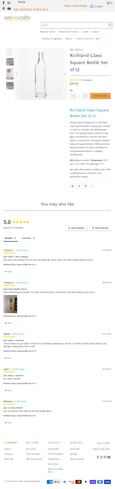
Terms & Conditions (55, 454)
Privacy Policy (53, 449)
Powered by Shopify (32, 481)
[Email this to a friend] (92, 186)
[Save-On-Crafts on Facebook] (4, 3)
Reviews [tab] (8, 238)
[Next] (65, 74)
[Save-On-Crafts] (17, 17)
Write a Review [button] (102, 228)
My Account (31, 449)
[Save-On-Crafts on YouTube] (9, 9)
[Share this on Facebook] (79, 186)
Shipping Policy (54, 459)
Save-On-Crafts (17, 481)
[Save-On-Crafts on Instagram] (9, 3)
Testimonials (75, 449)
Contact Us (8, 454)
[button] (49, 31)
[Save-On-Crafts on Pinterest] (4, 9)
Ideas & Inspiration (77, 459)
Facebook (73, 454)
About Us (8, 449)
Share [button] (9, 271)
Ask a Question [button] (77, 228)
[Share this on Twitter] (72, 186)
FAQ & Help (8, 459)
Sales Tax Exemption (34, 459)
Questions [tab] (26, 238)
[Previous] (17, 74)
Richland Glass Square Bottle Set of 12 (20, 264)
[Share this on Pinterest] (85, 186)
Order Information (33, 454)
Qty (71, 90)
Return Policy (53, 464)
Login (98, 6)
